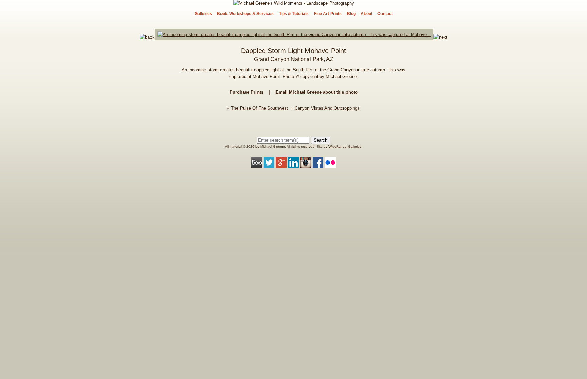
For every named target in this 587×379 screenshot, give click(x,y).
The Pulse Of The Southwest (259, 108)
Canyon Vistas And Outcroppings (327, 108)
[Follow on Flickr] (330, 164)
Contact (385, 13)
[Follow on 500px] (256, 164)
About (366, 13)
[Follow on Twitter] (269, 164)
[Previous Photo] (147, 37)
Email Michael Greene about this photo (316, 92)
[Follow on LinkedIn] (293, 164)
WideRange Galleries (344, 146)
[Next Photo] (294, 37)
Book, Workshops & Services (245, 13)
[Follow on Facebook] (318, 164)
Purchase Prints (246, 92)
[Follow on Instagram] (305, 164)
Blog (351, 13)
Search (320, 140)
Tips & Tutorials (294, 13)
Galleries (203, 13)
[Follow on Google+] (281, 164)
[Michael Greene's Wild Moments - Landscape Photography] (293, 3)
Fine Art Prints (328, 13)
